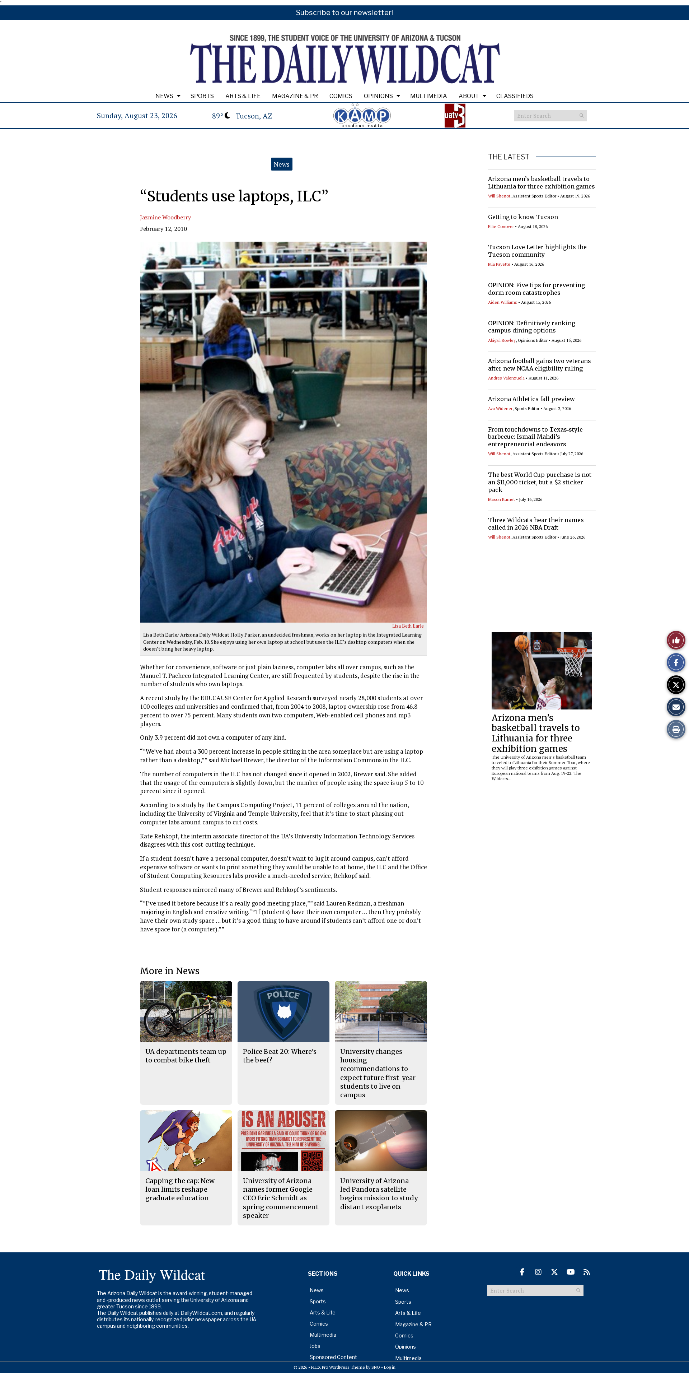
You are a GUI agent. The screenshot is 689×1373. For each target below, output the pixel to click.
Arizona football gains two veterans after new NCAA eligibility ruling (539, 364)
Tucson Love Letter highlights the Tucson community (537, 250)
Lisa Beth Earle (408, 626)
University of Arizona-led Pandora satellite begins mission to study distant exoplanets (379, 1194)
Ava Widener (500, 408)
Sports (202, 96)
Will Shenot (499, 196)
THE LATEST (509, 157)
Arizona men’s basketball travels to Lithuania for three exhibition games (541, 182)
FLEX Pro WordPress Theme (338, 1367)
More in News (170, 971)
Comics (340, 96)
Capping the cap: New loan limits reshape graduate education (180, 1189)
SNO (375, 1367)
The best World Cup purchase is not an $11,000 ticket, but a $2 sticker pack (539, 482)
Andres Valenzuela (506, 378)
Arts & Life (243, 96)
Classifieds (515, 96)
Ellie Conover (501, 226)
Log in (389, 1367)
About (469, 96)
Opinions (378, 96)
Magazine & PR (295, 96)
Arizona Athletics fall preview (531, 398)
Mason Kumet (501, 499)
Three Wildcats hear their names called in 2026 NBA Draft (536, 523)
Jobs (315, 1346)
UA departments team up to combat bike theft (185, 1055)
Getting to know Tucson (523, 216)
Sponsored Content (333, 1357)
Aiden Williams (502, 302)
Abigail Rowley (502, 340)
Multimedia (428, 96)
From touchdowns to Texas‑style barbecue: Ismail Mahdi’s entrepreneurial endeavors (535, 437)
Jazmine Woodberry (165, 217)
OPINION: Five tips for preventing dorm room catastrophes (536, 288)
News (164, 96)
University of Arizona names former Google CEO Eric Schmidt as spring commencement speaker (281, 1198)
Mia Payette (499, 264)
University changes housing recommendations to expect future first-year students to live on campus (378, 1073)
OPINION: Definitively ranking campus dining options (531, 327)
